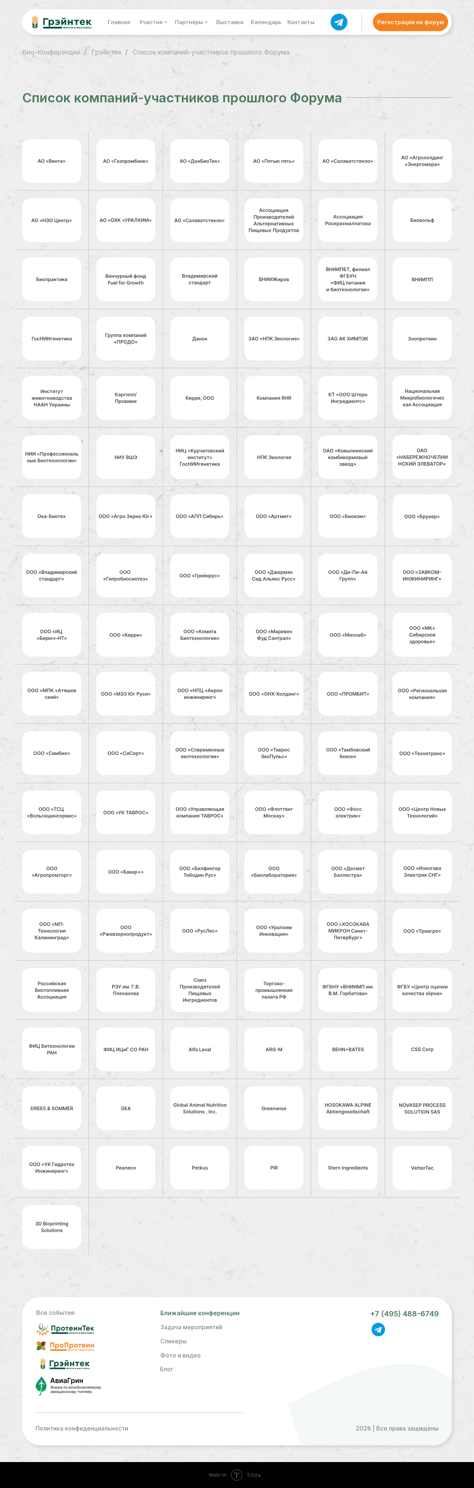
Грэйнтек (106, 52)
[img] (339, 21)
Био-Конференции (51, 52)
